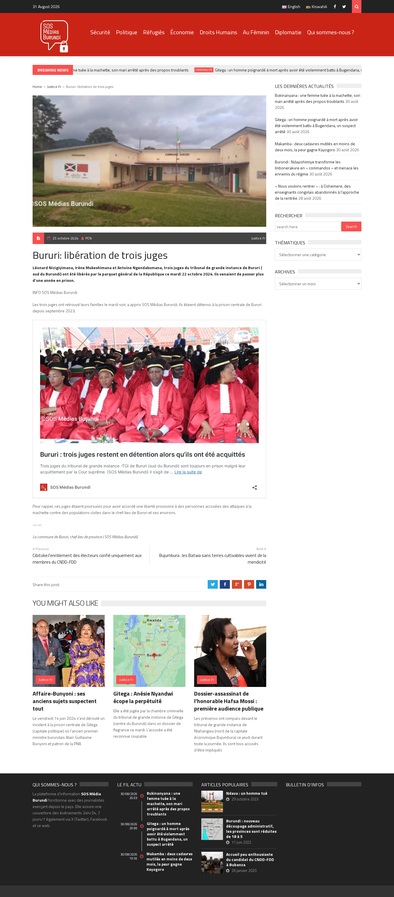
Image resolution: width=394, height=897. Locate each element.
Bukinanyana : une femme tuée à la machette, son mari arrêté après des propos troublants (102, 70)
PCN (88, 238)
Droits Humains (218, 32)
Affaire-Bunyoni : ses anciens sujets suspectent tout (65, 701)
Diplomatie (288, 32)
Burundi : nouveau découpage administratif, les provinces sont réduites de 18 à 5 (251, 828)
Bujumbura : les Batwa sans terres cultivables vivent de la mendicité (212, 558)
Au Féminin (256, 32)
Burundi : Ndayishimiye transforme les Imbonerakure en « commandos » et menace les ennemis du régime (317, 168)
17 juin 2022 (241, 842)
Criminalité (195, 70)
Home (37, 86)
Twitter (345, 6)
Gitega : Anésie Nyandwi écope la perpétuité (143, 697)
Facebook (336, 6)
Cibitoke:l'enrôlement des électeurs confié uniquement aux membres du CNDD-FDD (87, 558)
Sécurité (100, 32)
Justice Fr (54, 86)
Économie (182, 32)
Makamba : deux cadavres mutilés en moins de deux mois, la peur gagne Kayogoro (315, 147)
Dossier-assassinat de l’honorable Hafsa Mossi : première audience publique (228, 701)
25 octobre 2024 (65, 238)
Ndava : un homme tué (246, 793)
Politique (126, 32)
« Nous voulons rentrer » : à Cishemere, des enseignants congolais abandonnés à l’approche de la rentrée (317, 192)
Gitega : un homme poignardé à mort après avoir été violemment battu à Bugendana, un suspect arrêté (294, 70)
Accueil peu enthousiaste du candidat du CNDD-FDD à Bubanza (250, 859)
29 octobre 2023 (245, 799)
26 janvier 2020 (244, 870)
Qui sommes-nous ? (330, 32)
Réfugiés (153, 32)
